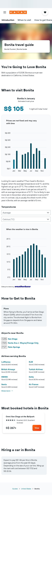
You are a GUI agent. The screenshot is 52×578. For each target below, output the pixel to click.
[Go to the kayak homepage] (18, 12)
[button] (5, 12)
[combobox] (26, 212)
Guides (15, 489)
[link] (36, 428)
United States (26, 489)
